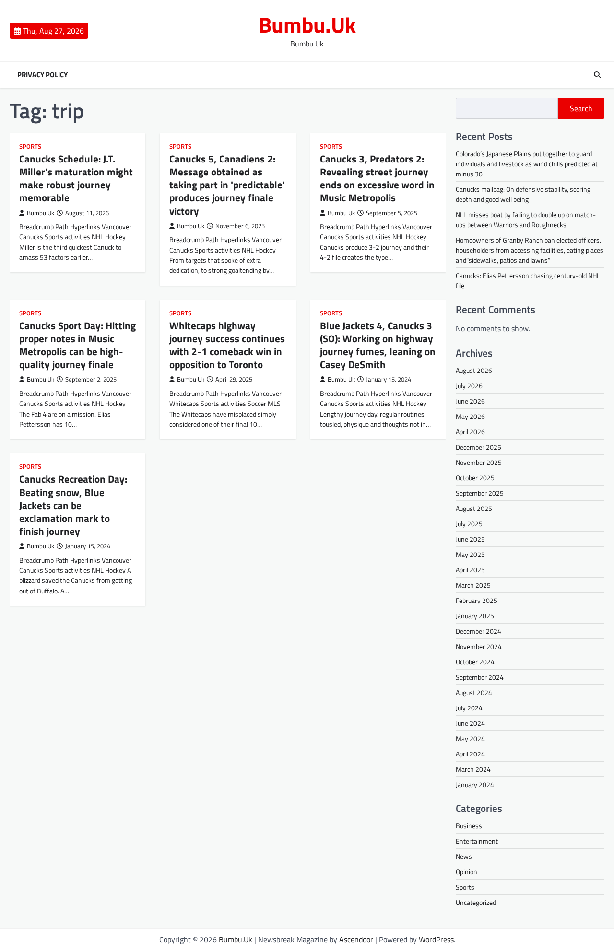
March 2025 (473, 585)
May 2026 (470, 416)
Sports (30, 146)
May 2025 (470, 554)
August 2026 (474, 370)
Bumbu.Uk (307, 24)
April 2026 (470, 432)
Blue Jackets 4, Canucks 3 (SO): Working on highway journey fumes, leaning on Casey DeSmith (378, 345)
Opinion (466, 872)
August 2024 (474, 692)
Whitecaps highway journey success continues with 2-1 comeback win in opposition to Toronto (227, 345)
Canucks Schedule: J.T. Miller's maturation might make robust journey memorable (76, 178)
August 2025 (474, 508)
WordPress (436, 939)
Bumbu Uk (40, 213)
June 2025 (470, 539)
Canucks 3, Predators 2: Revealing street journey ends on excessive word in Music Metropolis (377, 178)
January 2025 (475, 616)
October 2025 (475, 478)
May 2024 (470, 738)
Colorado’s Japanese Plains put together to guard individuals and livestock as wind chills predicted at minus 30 (527, 164)
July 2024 (469, 708)
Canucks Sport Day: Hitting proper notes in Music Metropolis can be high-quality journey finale (77, 345)
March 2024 (473, 769)
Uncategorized (476, 902)
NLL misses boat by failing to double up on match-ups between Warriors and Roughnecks (526, 219)
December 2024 (478, 631)
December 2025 (478, 447)
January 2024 (475, 784)
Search (581, 108)
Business (469, 826)
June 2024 (470, 723)
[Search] (597, 75)
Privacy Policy (42, 75)
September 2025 (480, 493)
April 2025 (470, 570)
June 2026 (470, 401)
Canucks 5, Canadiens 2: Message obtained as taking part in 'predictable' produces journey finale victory (227, 185)
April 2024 (470, 754)
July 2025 (469, 524)
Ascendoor (356, 939)
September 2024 (480, 677)
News (464, 856)
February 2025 (476, 600)
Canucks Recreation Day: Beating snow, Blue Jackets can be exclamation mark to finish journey (73, 505)
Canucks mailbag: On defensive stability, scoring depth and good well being (523, 194)
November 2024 (479, 646)
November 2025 (479, 462)
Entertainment (477, 841)
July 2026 (469, 386)
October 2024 (475, 662)
